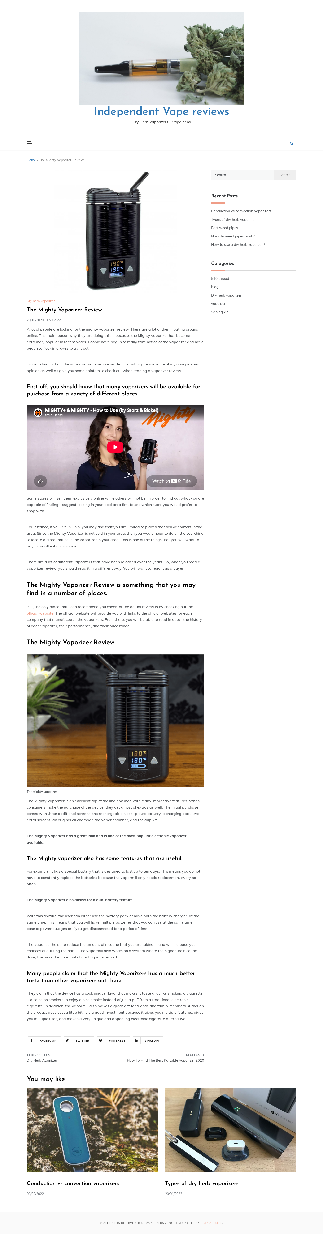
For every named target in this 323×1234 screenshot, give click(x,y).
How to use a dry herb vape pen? (238, 244)
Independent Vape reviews (161, 112)
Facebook (48, 1040)
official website (40, 613)
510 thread (220, 278)
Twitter (83, 1040)
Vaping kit (219, 312)
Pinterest (117, 1040)
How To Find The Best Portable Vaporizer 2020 (165, 1060)
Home (31, 160)
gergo (56, 320)
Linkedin (152, 1040)
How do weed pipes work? (233, 236)
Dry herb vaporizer (41, 301)
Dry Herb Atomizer (42, 1060)
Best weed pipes (224, 227)
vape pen (218, 303)
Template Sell (211, 1223)
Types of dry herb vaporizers (234, 219)
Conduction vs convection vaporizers (241, 211)
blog (214, 286)
